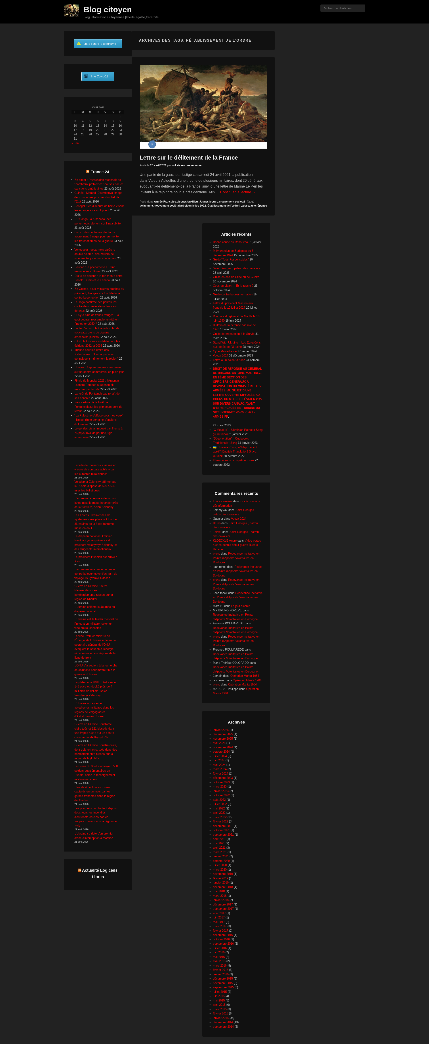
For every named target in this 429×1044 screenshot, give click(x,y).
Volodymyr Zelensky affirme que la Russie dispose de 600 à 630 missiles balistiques (95, 486)
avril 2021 (219, 847)
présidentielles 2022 (193, 205)
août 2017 (219, 913)
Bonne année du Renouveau (231, 242)
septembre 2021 (223, 834)
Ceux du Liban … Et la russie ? (233, 285)
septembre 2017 (223, 908)
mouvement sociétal (232, 201)
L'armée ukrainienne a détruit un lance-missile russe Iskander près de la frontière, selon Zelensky (96, 503)
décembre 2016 (223, 935)
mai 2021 (219, 843)
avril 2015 (219, 1004)
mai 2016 (219, 957)
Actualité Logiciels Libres (100, 873)
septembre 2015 (223, 987)
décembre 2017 (223, 904)
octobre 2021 (221, 830)
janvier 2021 (221, 856)
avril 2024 (219, 764)
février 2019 (220, 878)
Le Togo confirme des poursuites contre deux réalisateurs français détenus (95, 306)
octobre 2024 (221, 751)
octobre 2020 (221, 861)
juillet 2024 (220, 756)
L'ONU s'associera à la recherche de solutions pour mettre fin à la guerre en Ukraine (95, 670)
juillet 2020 (220, 865)
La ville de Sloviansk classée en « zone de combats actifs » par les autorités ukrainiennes (95, 469)
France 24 (99, 172)
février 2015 (220, 1013)
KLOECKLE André (225, 540)
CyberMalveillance (225, 351)
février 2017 (220, 930)
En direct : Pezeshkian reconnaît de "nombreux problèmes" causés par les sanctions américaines (99, 184)
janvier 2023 (221, 791)
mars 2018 (220, 895)
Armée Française (165, 201)
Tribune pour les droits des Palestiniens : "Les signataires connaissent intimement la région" (96, 354)
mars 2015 (220, 1009)
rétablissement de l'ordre (223, 205)
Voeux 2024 (220, 355)
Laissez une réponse (188, 165)
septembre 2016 (223, 943)
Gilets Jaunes (200, 201)
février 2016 (220, 969)
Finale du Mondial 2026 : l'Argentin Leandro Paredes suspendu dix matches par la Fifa (96, 385)
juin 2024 (219, 760)
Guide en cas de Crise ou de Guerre (236, 277)
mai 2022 (219, 808)
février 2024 (220, 773)
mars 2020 (220, 869)
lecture (213, 201)
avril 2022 (219, 812)
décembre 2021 (223, 826)
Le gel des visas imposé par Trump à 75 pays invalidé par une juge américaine (98, 433)
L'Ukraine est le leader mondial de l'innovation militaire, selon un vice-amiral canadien (96, 623)
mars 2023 (220, 786)
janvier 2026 (221, 730)
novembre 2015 (223, 983)
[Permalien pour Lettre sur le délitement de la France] (203, 107)
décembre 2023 (223, 777)
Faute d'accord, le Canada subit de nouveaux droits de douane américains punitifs (96, 333)
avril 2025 (219, 743)
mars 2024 (220, 769)
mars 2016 (220, 965)
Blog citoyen (108, 9)
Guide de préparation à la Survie (233, 333)
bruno (216, 553)
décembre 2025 (223, 734)
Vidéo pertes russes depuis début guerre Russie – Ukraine (237, 545)
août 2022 (219, 799)
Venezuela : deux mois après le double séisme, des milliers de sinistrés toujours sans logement (95, 254)
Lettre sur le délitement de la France (189, 157)
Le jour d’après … (242, 606)
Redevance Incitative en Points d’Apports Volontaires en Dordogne (236, 558)
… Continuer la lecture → (236, 192)
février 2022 (220, 821)
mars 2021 (220, 852)
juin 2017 (219, 917)
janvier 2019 (221, 882)
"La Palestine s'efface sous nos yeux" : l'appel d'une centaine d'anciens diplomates (99, 420)
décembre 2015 (223, 978)
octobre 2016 (221, 939)
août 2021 (219, 839)
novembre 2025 (223, 738)
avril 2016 (219, 961)
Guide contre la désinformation (232, 294)
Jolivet (217, 532)
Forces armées (222, 501)
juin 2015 (219, 996)
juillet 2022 (220, 804)
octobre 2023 (221, 782)
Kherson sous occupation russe (233, 460)
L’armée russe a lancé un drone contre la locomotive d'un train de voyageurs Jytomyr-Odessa (95, 574)
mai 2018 (219, 891)
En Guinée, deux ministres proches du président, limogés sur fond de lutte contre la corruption (99, 293)
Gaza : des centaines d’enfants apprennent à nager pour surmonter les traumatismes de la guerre (97, 237)
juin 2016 (219, 952)
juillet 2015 (220, 991)
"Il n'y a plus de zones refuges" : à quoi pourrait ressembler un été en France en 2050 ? (96, 319)
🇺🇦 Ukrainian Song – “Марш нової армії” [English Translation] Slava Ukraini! (235, 452)
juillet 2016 (220, 948)
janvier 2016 (221, 974)
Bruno (217, 523)
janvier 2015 (221, 1018)
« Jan (75, 143)
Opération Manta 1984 (244, 675)
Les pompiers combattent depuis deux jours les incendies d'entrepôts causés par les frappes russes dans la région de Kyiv (95, 817)
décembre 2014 (223, 1022)
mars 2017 (220, 926)
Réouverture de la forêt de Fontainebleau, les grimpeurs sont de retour (98, 407)
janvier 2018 (221, 900)
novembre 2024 (223, 747)
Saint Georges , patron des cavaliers (236, 268)
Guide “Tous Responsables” (231, 259)
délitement (146, 205)
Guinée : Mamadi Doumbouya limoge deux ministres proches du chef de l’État (98, 197)
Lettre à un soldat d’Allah (229, 360)
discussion (184, 201)
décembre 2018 (223, 887)
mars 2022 (220, 817)
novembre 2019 (223, 873)
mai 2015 (219, 1000)
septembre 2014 (223, 1026)
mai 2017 (219, 922)
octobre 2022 (221, 795)
